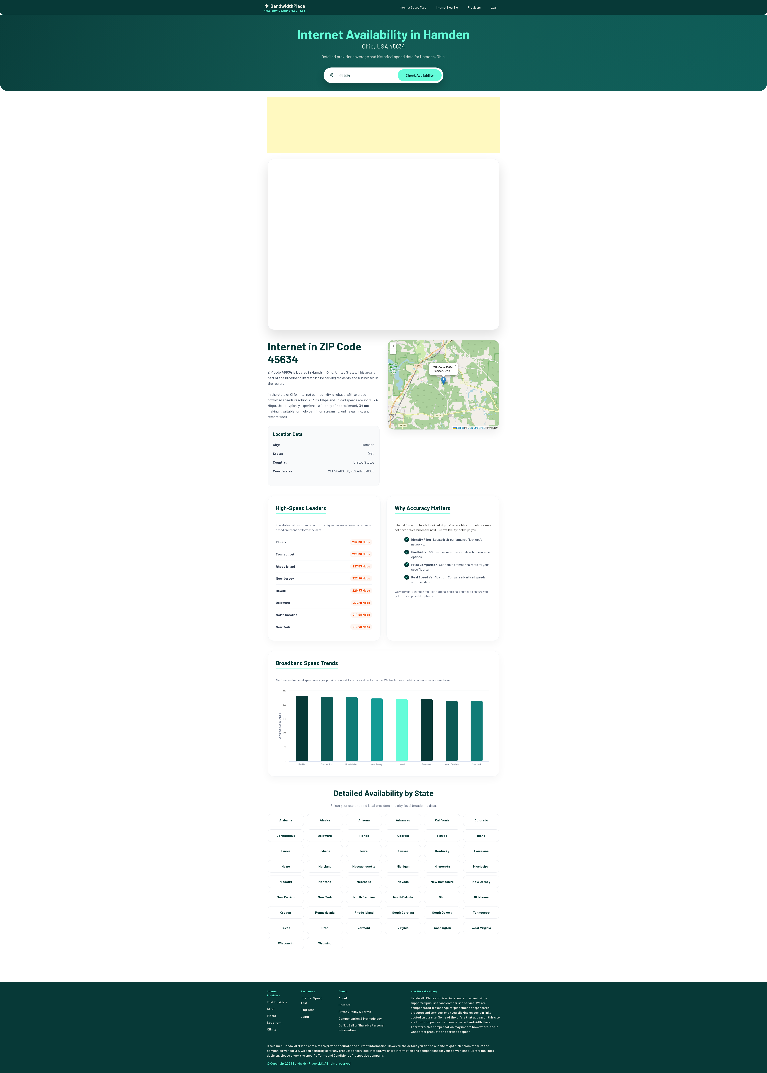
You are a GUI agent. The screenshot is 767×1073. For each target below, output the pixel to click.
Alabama (285, 820)
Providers (474, 7)
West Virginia (481, 928)
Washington (442, 928)
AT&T (271, 1009)
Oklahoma (481, 897)
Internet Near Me (447, 7)
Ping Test (307, 1010)
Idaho (481, 835)
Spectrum (274, 1022)
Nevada (403, 882)
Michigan (403, 866)
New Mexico (286, 897)
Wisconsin (285, 943)
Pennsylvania (325, 912)
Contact (345, 1005)
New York (325, 897)
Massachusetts (364, 866)
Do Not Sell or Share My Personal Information (361, 1027)
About (343, 998)
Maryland (324, 866)
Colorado (481, 820)
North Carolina (364, 897)
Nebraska (364, 882)
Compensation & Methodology (360, 1018)
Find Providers (277, 1002)
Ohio (442, 897)
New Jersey (481, 882)
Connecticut (285, 835)
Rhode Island (364, 912)
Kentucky (442, 851)
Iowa (364, 851)
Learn (494, 7)
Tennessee (481, 912)
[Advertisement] (383, 125)
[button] (443, 381)
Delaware (325, 835)
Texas (285, 928)
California (442, 820)
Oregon (285, 912)
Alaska (325, 820)
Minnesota (442, 866)
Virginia (402, 928)
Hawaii (442, 835)
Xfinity (271, 1029)
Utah (324, 928)
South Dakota (442, 912)
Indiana (325, 851)
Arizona (364, 820)
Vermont (364, 928)
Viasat (271, 1015)
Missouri (285, 882)
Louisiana (481, 851)
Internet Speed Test (413, 7)
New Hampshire (442, 882)
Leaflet (460, 427)
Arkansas (403, 820)
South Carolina (403, 912)
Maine (285, 866)
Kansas (402, 851)
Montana (324, 882)
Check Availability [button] (420, 75)
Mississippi (481, 866)
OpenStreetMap (476, 427)
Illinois (285, 851)
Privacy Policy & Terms (355, 1011)
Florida (364, 835)
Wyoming (324, 943)
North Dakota (403, 897)
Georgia (403, 835)
